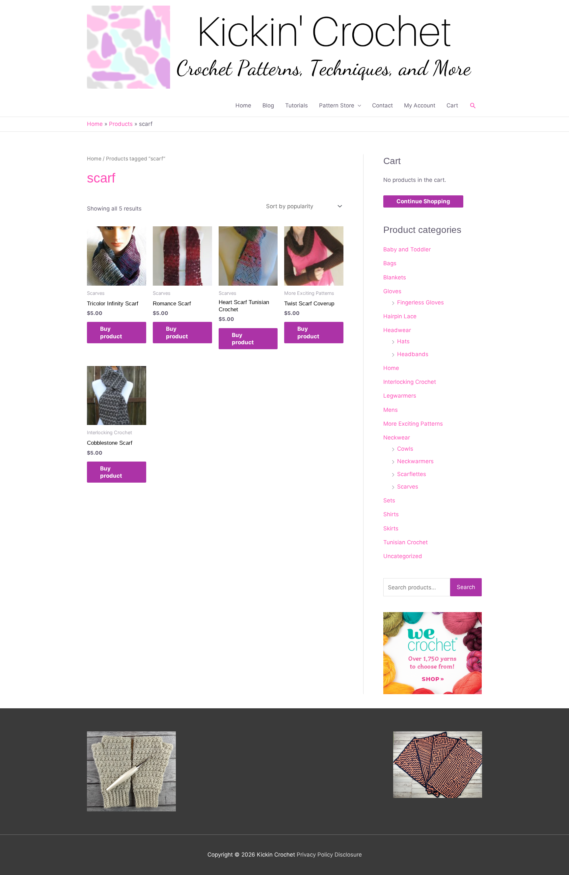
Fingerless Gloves (420, 302)
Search (466, 587)
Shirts (391, 514)
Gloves (392, 291)
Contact (382, 105)
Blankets (394, 277)
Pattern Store (336, 105)
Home (243, 105)
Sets (389, 500)
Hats (403, 341)
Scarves (407, 486)
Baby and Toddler (407, 249)
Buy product (111, 332)
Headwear (397, 330)
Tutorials (296, 105)
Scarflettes (411, 474)
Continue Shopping (423, 201)
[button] (472, 105)
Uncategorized (402, 556)
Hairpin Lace (400, 316)
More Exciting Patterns (413, 423)
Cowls (405, 448)
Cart (452, 105)
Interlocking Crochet (409, 382)
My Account (419, 105)
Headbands (412, 354)
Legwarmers (399, 395)
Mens (390, 410)
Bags (389, 263)
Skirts (390, 528)
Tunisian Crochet (405, 542)
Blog (268, 105)
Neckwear (396, 437)
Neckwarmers (415, 461)
